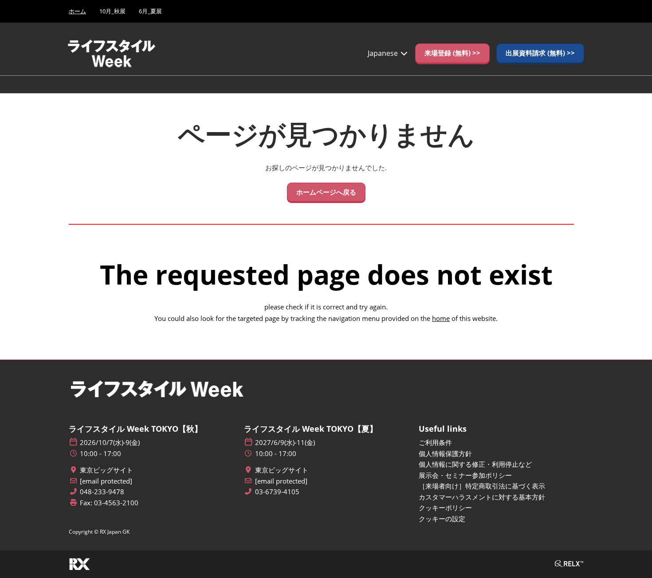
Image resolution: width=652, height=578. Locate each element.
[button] (452, 53)
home (441, 318)
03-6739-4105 (277, 492)
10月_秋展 (112, 11)
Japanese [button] (384, 53)
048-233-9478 (102, 492)
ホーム (77, 11)
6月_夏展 (150, 11)
